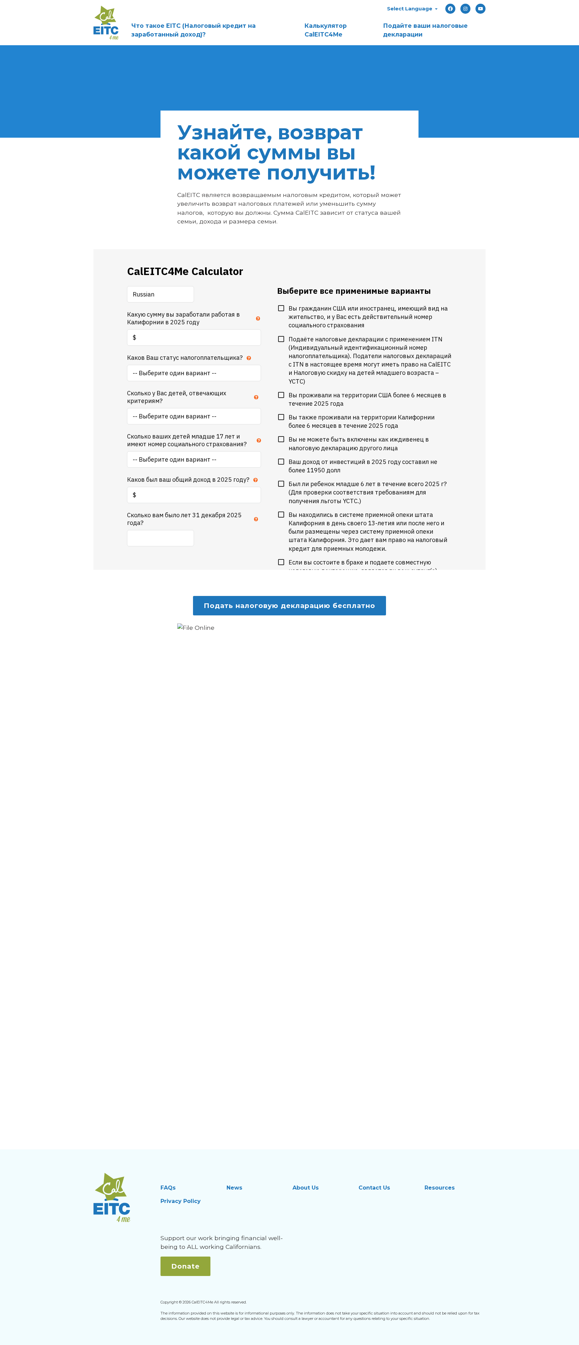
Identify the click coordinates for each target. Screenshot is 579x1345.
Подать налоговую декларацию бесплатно (289, 606)
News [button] (234, 1188)
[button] (412, 8)
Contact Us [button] (374, 1188)
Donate (185, 1266)
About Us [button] (306, 1188)
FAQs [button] (168, 1188)
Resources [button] (440, 1188)
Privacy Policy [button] (180, 1201)
